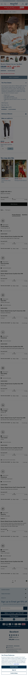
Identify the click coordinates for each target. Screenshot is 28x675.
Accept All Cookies (14, 667)
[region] (14, 664)
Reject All (14, 670)
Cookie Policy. (16, 664)
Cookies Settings (14, 673)
